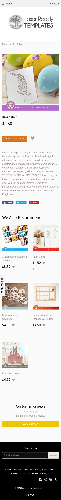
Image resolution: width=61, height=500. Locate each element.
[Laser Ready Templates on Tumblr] (55, 479)
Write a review (30, 424)
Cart (56, 3)
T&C (52, 469)
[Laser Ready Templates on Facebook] (40, 479)
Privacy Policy (40, 469)
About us (28, 469)
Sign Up (53, 455)
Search (8, 469)
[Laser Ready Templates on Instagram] (50, 479)
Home (4, 44)
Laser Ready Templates (31, 488)
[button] (32, 138)
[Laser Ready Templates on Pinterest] (45, 479)
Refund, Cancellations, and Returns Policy (29, 473)
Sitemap (17, 469)
